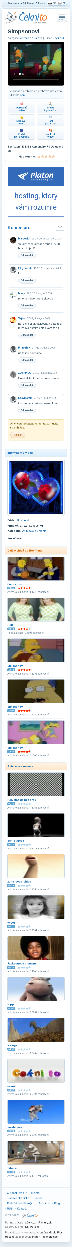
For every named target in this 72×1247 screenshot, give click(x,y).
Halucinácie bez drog (21, 799)
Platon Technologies (45, 1236)
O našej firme (15, 1192)
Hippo (11, 1004)
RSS (10, 1208)
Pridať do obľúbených (20, 1203)
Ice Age (12, 1045)
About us (44, 1203)
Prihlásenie (29, 3)
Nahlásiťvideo (50, 135)
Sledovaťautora (21, 122)
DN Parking (32, 1226)
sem (23, 95)
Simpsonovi (15, 584)
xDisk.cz (30, 1222)
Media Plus (56, 1232)
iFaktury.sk (45, 1222)
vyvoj (11, 922)
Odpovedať (27, 255)
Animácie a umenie (31, 37)
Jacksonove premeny (22, 963)
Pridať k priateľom (50, 109)
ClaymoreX (25, 268)
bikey (21, 293)
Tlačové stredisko (18, 1198)
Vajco (21, 318)
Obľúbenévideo (21, 109)
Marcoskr (24, 238)
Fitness (12, 1168)
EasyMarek (25, 397)
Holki (10, 624)
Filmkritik (24, 347)
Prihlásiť (18, 434)
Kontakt (22, 1208)
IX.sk (20, 1222)
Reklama (34, 1192)
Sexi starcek (15, 840)
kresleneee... (16, 1127)
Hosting (10, 1236)
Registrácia (13, 3)
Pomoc (42, 3)
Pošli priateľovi (50, 122)
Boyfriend (58, 37)
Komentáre (19, 227)
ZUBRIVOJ (24, 372)
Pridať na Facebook (21, 135)
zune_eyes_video (19, 881)
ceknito (12, 1086)
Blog (57, 1203)
